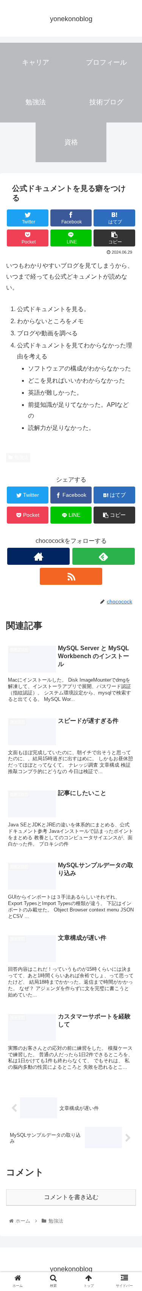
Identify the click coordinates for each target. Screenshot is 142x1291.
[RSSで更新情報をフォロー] (71, 576)
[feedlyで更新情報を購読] (103, 556)
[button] (127, 868)
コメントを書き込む (71, 1197)
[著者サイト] (38, 556)
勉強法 (21, 457)
